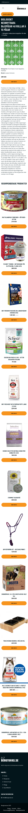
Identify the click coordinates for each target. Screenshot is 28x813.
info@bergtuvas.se (5, 2)
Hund (16, 69)
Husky (5, 776)
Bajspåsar (21, 69)
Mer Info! (14, 81)
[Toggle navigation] (3, 8)
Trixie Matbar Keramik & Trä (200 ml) (14, 641)
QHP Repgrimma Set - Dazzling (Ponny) (14, 549)
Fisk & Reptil (11, 69)
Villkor (19, 808)
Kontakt (14, 808)
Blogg (5, 785)
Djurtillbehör (7, 14)
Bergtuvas (6, 779)
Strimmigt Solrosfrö (14, 498)
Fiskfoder (3, 70)
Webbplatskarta (20, 810)
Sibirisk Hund (7, 782)
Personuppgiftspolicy (9, 810)
